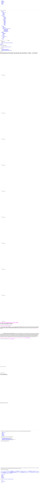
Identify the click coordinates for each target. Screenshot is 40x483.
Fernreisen (4, 19)
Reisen (2, 15)
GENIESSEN (30, 471)
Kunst (3, 26)
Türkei (4, 23)
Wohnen (3, 14)
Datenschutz (3, 476)
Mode (4, 41)
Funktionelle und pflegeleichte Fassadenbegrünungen (7, 50)
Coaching (4, 35)
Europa (3, 16)
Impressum (3, 435)
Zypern (4, 25)
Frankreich (5, 17)
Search (1, 40)
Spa (30, 472)
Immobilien (4, 33)
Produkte (21, 472)
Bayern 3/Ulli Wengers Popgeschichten (6, 28)
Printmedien (3, 1)
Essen (18, 471)
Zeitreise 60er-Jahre (6, 29)
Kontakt (2, 3)
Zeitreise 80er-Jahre (6, 30)
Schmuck (4, 13)
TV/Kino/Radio (4, 27)
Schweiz (5, 18)
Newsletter (3, 2)
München (15, 472)
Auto (3, 34)
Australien (5, 20)
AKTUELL (3, 11)
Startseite (2, 0)
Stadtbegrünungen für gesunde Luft (5, 49)
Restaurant (25, 472)
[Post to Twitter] (20, 365)
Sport (2, 38)
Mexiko (5, 22)
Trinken (34, 472)
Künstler (4, 472)
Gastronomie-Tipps (5, 36)
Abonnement (3, 477)
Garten (3, 37)
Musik (12, 472)
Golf (3, 39)
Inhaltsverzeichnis (4, 432)
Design (12, 471)
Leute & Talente (4, 12)
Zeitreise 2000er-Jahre (6, 31)
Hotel (34, 471)
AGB (2, 434)
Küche (2, 472)
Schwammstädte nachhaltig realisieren (6, 438)
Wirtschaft (3, 32)
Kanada (5, 21)
